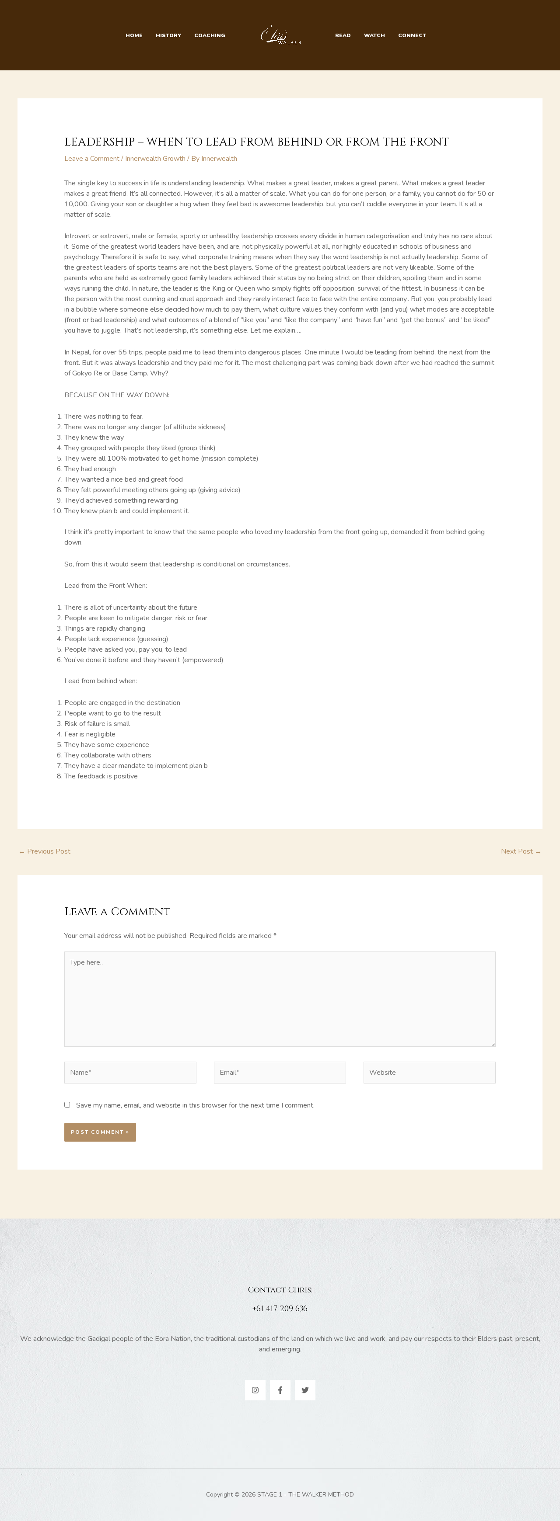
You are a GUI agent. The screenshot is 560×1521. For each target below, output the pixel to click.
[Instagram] (255, 1390)
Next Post (521, 851)
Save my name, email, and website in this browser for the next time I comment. (195, 1105)
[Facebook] (280, 1390)
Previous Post (44, 851)
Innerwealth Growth (155, 158)
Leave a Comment (91, 158)
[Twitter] (305, 1390)
